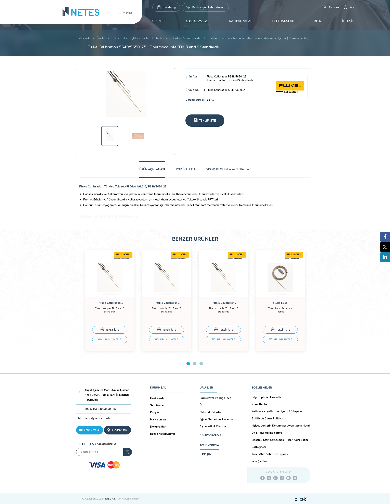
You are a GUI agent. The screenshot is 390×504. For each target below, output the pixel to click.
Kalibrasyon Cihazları (168, 38)
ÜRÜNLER (159, 21)
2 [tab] (194, 363)
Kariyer (154, 412)
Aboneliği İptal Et (106, 443)
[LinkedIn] (275, 478)
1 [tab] (188, 363)
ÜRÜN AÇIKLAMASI (152, 169)
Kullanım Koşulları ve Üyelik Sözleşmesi (277, 411)
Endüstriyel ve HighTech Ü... (215, 401)
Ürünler (100, 38)
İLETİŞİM (348, 21)
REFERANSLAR (283, 21)
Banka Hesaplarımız (162, 434)
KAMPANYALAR (240, 21)
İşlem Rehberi (260, 404)
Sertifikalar (157, 405)
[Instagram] (282, 478)
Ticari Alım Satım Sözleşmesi (269, 454)
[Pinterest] (295, 478)
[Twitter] (269, 478)
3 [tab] (201, 363)
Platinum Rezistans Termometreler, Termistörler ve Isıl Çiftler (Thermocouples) (258, 38)
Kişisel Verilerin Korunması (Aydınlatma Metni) (281, 426)
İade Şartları (259, 461)
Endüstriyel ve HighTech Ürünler (131, 38)
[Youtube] (288, 478)
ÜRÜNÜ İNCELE (112, 339)
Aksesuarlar (194, 38)
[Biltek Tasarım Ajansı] (301, 499)
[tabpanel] (109, 300)
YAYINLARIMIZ (209, 445)
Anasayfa (84, 38)
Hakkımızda (157, 398)
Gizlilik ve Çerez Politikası (267, 418)
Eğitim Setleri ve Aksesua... (217, 419)
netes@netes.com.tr (97, 418)
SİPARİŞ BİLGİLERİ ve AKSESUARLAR (228, 169)
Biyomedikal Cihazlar (213, 426)
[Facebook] (262, 478)
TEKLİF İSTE (112, 329)
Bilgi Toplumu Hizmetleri (267, 397)
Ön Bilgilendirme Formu (266, 433)
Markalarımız (158, 419)
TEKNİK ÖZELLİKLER (185, 169)
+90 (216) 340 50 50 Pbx (100, 409)
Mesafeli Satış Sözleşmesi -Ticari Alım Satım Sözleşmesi (279, 443)
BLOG (318, 21)
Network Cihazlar (211, 412)
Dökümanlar (158, 427)
